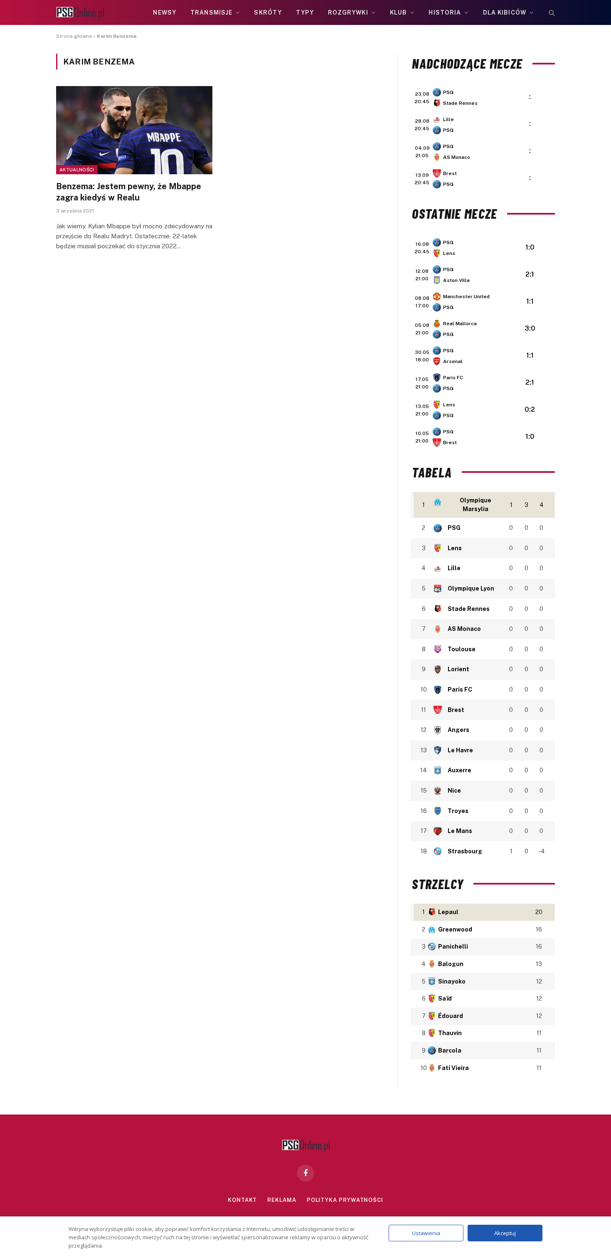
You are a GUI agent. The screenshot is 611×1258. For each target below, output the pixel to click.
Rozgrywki (348, 12)
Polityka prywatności (345, 1200)
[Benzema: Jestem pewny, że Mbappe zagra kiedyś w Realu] (134, 130)
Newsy (164, 12)
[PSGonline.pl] (80, 12)
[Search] (551, 12)
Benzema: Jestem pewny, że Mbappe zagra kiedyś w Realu (128, 192)
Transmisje (211, 12)
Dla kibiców (504, 12)
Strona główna (74, 36)
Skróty (268, 12)
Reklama (281, 1200)
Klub (398, 12)
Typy (304, 12)
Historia (445, 12)
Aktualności (76, 169)
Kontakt (242, 1200)
